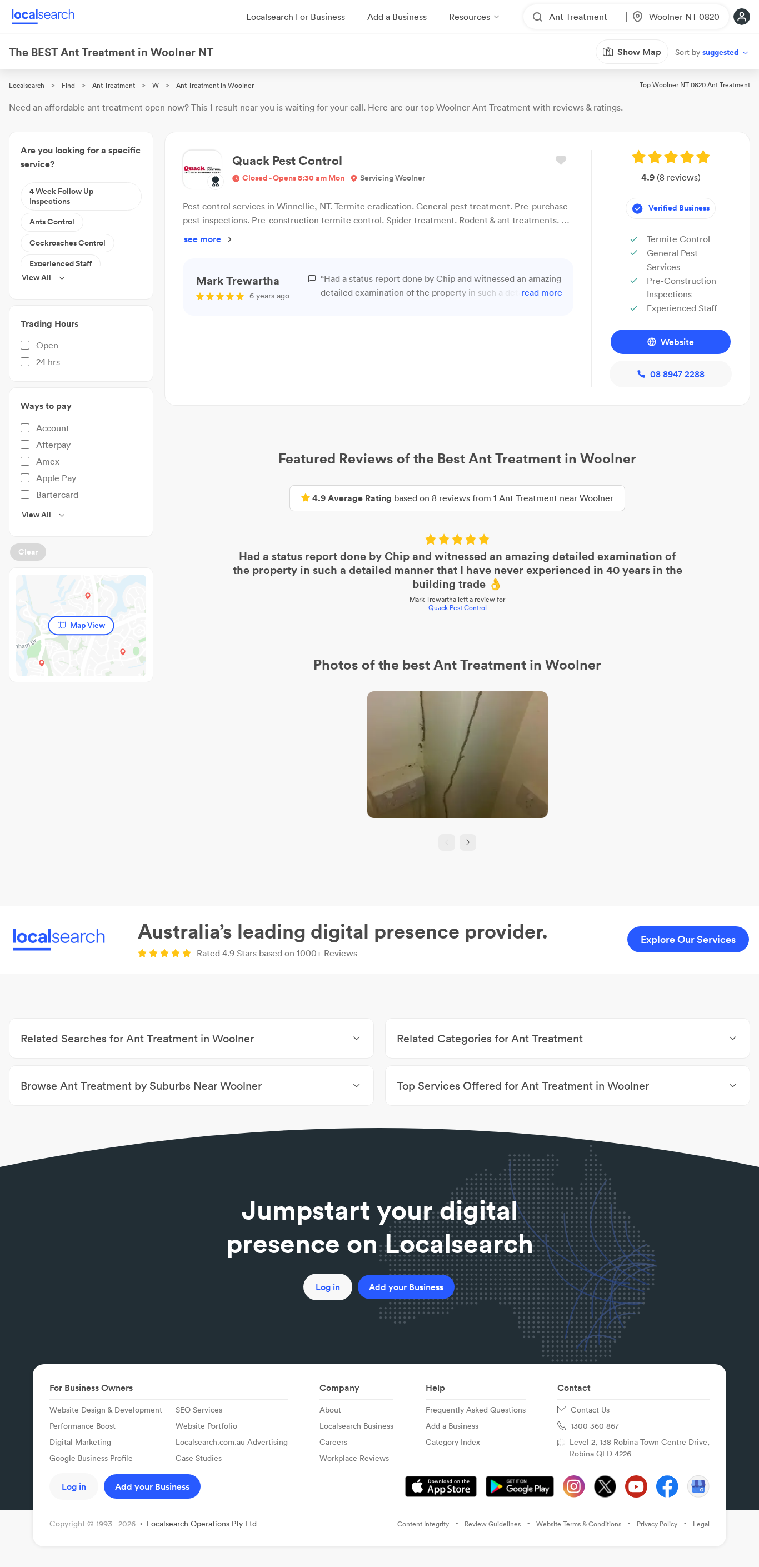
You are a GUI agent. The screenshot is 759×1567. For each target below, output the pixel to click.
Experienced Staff (60, 263)
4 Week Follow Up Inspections (61, 196)
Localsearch (26, 85)
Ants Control (51, 222)
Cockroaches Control (67, 243)
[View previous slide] (446, 842)
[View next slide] (468, 842)
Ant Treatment (113, 85)
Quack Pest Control (457, 607)
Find (68, 85)
